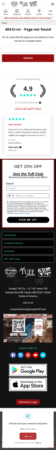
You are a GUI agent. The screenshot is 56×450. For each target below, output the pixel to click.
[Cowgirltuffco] (21, 355)
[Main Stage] (28, 4)
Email (10, 183)
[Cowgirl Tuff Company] (13, 355)
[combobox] (11, 196)
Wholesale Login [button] (28, 402)
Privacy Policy (19, 213)
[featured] (36, 355)
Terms (28, 213)
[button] (40, 102)
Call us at (28, 302)
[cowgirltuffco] (43, 355)
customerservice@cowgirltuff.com (28, 309)
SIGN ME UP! (28, 220)
